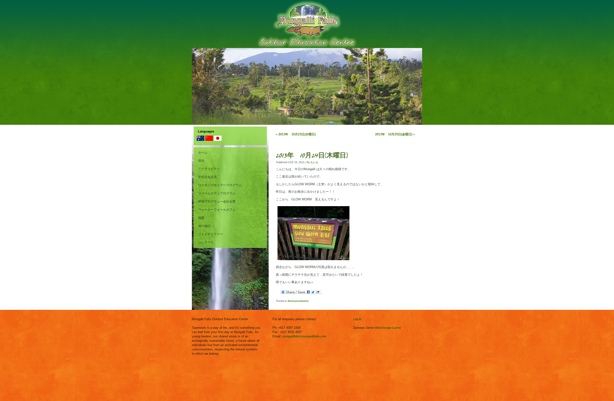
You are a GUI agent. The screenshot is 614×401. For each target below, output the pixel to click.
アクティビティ (209, 169)
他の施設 (204, 226)
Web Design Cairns (388, 327)
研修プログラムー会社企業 (217, 201)
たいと (315, 162)
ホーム (202, 152)
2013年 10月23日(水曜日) (297, 134)
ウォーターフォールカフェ (217, 209)
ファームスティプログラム (217, 193)
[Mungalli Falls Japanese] (218, 140)
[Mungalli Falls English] (200, 140)
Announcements (298, 300)
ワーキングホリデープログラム (220, 185)
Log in (357, 319)
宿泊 (201, 160)
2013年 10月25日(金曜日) (393, 134)
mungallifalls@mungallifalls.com (304, 336)
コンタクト (206, 242)
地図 (201, 218)
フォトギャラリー (210, 234)
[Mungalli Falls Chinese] (209, 140)
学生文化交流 (207, 177)
